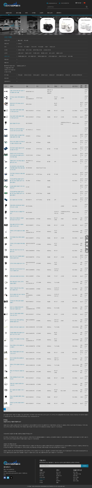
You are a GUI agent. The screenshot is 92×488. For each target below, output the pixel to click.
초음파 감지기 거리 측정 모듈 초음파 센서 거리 (17, 161)
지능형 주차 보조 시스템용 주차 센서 (17, 212)
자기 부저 (20, 46)
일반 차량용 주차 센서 (15, 123)
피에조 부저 (7, 40)
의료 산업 (75, 475)
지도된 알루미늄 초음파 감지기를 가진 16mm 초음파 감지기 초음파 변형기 (17, 180)
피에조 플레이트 (60, 75)
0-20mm (19, 43)
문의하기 (58, 480)
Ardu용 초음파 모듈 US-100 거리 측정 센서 (17, 187)
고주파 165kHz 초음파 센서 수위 (17, 263)
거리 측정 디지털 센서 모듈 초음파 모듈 (17, 174)
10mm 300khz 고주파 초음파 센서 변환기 (17, 346)
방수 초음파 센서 (32, 56)
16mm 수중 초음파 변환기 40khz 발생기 (17, 397)
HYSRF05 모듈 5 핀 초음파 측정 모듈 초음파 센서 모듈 (17, 136)
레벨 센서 (6, 62)
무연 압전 (20, 75)
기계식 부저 (33, 46)
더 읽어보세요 (59, 426)
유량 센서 (6, 59)
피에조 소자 (52, 46)
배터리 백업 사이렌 (37, 49)
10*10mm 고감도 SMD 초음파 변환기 (17, 98)
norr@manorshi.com (52, 3)
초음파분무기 (7, 81)
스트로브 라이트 (47, 49)
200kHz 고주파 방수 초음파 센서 (17, 327)
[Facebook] (5, 478)
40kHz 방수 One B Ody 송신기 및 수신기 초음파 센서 (17, 269)
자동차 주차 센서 (62, 56)
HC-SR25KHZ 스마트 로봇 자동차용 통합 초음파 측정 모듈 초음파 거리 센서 (17, 168)
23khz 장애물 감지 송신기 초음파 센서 (17, 378)
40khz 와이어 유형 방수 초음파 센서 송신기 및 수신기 (17, 218)
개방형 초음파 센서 (22, 56)
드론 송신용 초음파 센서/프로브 (17, 276)
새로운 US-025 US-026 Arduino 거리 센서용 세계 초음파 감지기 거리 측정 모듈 (17, 155)
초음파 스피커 (59, 53)
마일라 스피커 (28, 53)
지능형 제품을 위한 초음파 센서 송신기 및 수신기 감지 (17, 333)
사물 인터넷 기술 (77, 473)
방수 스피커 (52, 53)
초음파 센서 (7, 56)
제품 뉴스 (58, 473)
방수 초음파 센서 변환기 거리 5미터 (17, 390)
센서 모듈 (70, 56)
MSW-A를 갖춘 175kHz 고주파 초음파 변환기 (17, 282)
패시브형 (26, 40)
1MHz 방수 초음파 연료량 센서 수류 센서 (17, 384)
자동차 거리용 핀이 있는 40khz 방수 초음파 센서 (17, 288)
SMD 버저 (6, 43)
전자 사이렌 (28, 49)
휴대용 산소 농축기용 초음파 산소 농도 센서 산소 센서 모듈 (17, 129)
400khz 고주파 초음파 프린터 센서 (17, 365)
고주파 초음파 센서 (52, 56)
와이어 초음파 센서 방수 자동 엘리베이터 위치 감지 (17, 295)
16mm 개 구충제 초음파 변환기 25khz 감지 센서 (17, 314)
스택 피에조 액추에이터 (76, 75)
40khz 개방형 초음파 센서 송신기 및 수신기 (17, 352)
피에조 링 (67, 75)
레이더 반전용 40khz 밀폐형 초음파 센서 (17, 359)
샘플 (57, 482)
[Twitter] (11, 478)
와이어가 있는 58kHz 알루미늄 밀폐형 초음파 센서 (17, 320)
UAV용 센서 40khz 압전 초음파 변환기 (17, 301)
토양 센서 (6, 78)
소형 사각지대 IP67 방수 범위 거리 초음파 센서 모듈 (17, 91)
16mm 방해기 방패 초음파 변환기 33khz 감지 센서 (17, 117)
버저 (5, 46)
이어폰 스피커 (36, 53)
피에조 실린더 (36, 75)
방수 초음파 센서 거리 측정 (16, 199)
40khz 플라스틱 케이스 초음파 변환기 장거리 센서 (16, 225)
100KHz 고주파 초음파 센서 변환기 (17, 231)
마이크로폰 (40, 46)
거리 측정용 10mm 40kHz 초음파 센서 (17, 238)
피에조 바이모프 (27, 75)
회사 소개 (58, 472)
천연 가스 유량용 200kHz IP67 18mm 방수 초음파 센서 (16, 308)
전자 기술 (75, 472)
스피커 (5, 53)
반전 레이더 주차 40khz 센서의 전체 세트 (17, 104)
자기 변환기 (26, 46)
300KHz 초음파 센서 (42, 56)
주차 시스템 (75, 477)
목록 (57, 477)
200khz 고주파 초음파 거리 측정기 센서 (17, 339)
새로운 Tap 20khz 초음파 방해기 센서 (17, 403)
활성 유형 (20, 40)
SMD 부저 (42, 473)
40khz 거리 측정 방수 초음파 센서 (17, 371)
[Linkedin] (8, 478)
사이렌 (5, 49)
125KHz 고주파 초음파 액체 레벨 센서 (17, 244)
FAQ (57, 479)
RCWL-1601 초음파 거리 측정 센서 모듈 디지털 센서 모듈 (17, 142)
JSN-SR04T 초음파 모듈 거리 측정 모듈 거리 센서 (17, 148)
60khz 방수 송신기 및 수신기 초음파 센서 (17, 250)
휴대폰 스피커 (44, 53)
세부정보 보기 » (86, 91)
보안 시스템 (75, 480)
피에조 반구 (52, 75)
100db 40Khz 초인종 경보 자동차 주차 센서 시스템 (17, 206)
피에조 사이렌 (21, 49)
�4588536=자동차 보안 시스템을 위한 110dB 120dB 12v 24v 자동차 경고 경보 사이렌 (9, 68)
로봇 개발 (75, 479)
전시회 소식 (59, 475)
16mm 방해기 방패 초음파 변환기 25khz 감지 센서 (17, 110)
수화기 (46, 46)
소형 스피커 (20, 53)
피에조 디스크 (44, 75)
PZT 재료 (6, 75)
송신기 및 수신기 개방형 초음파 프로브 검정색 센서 (17, 257)
